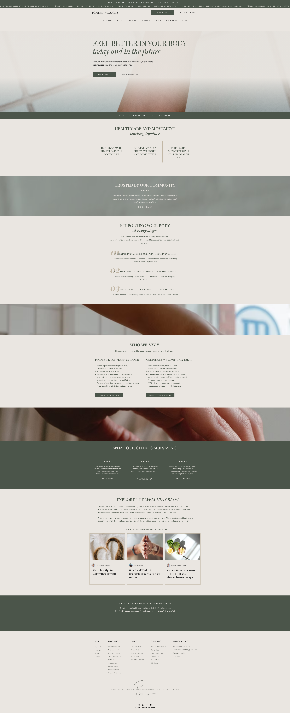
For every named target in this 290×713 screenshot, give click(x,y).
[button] (145, 20)
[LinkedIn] (143, 705)
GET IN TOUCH (156, 641)
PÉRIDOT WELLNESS (181, 641)
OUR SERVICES (114, 641)
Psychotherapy (113, 670)
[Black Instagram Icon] (139, 705)
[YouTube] (151, 705)
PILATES (134, 641)
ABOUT (97, 641)
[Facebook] (147, 705)
